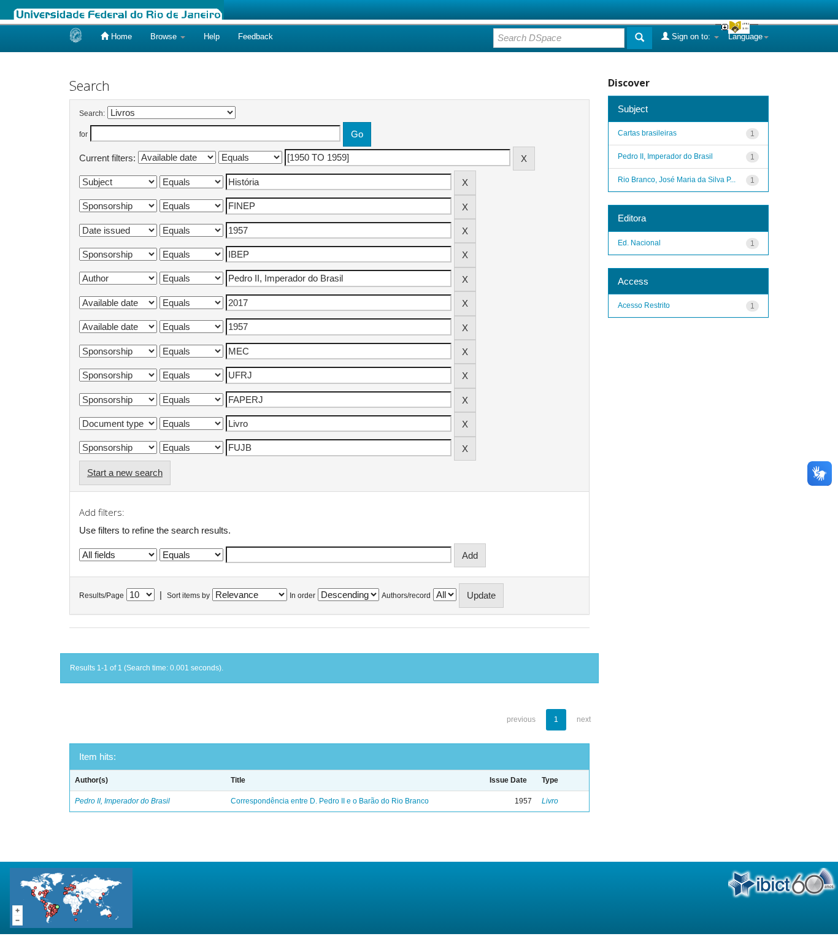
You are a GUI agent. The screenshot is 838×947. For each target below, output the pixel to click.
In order (302, 595)
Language (745, 36)
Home (120, 36)
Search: (92, 113)
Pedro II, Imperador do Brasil (122, 801)
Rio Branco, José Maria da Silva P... (677, 179)
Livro (550, 801)
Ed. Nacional (639, 243)
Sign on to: (691, 36)
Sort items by (188, 595)
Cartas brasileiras (647, 133)
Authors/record (406, 595)
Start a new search (125, 472)
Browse (164, 36)
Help (212, 36)
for (83, 134)
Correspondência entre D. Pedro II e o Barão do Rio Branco (330, 801)
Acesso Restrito (644, 305)
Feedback (255, 36)
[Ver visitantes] (71, 897)
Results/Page (101, 595)
